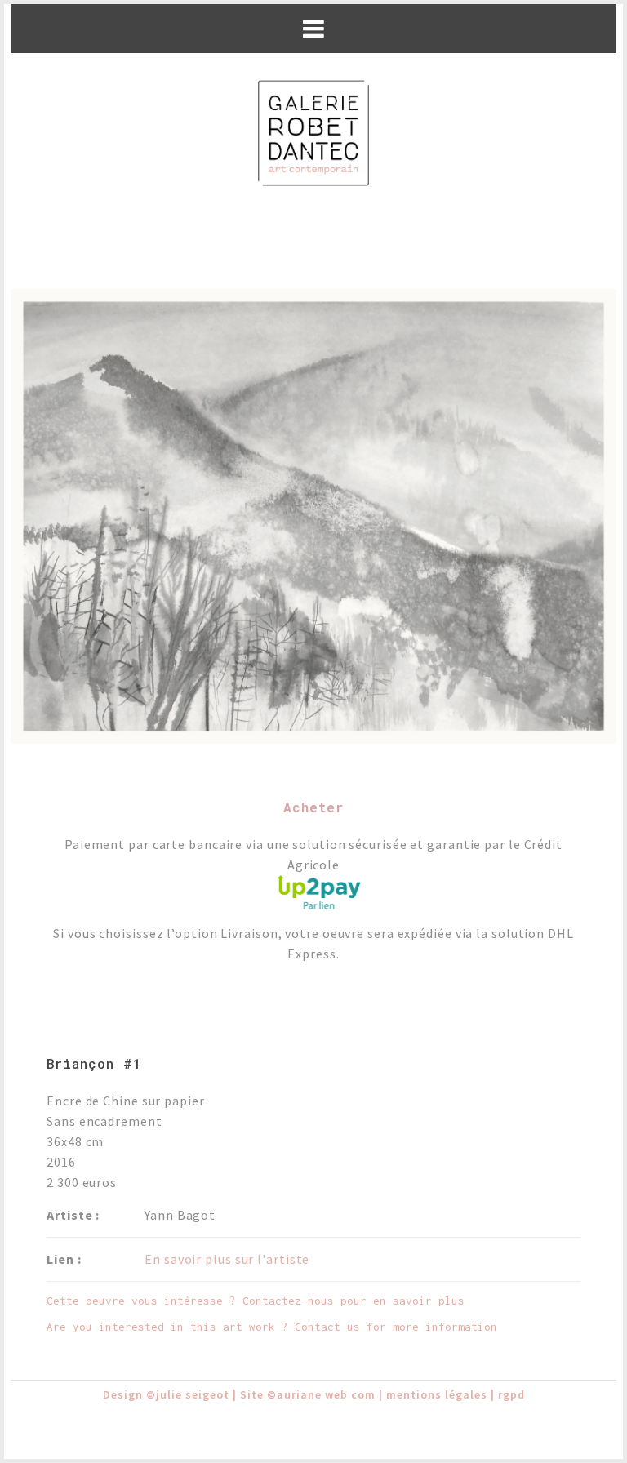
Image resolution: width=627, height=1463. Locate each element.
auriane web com (326, 1394)
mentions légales (436, 1394)
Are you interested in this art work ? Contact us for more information (272, 1326)
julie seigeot (192, 1394)
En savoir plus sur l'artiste (227, 1259)
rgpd (511, 1394)
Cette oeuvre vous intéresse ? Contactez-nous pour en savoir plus (256, 1300)
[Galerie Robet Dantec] (313, 134)
